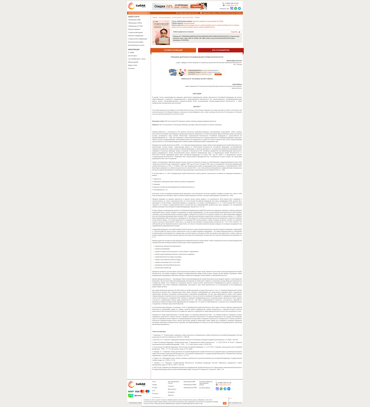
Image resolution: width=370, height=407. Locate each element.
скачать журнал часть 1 (192, 25)
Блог (153, 390)
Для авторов (132, 56)
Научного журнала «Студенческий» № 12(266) (208, 21)
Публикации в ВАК (134, 20)
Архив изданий (133, 62)
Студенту (171, 386)
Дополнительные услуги (136, 45)
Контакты (131, 68)
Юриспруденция (189, 23)
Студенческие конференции (137, 39)
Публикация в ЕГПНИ (135, 26)
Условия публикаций (173, 50)
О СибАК (131, 52)
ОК (224, 403)
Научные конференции (135, 36)
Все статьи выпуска (220, 50)
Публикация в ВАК (189, 381)
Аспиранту (171, 392)
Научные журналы (134, 29)
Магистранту (172, 389)
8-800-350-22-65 (231, 3)
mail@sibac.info (231, 5)
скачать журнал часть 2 (209, 25)
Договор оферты (204, 387)
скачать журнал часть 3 (225, 25)
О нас (154, 381)
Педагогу (171, 395)
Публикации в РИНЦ (135, 23)
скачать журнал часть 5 (190, 27)
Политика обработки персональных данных (205, 383)
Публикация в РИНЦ (190, 384)
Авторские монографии (135, 42)
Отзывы (154, 387)
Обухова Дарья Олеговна (234, 60)
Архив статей (132, 65)
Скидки (154, 384)
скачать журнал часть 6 (207, 27)
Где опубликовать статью (136, 59)
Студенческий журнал (135, 32)
